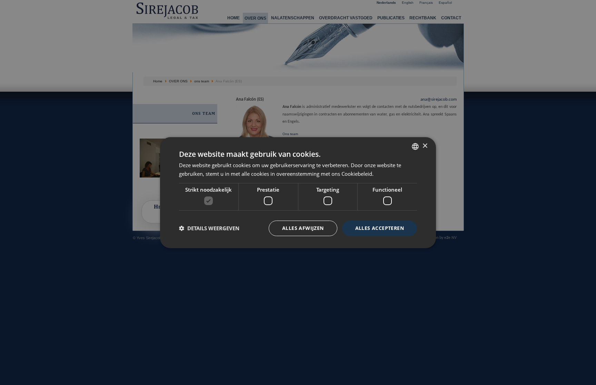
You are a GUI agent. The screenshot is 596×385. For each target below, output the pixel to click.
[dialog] (298, 192)
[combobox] (415, 146)
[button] (209, 228)
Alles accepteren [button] (379, 228)
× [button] (424, 146)
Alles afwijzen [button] (303, 228)
